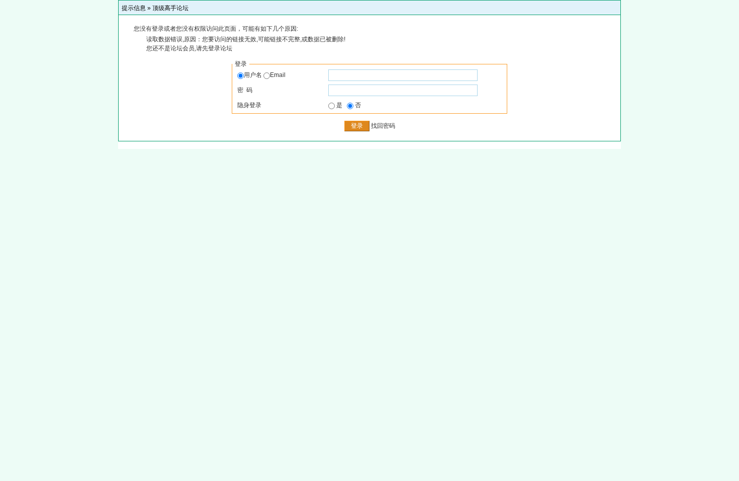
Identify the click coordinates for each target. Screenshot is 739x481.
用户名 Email (265, 74)
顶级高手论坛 (170, 8)
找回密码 (383, 125)
